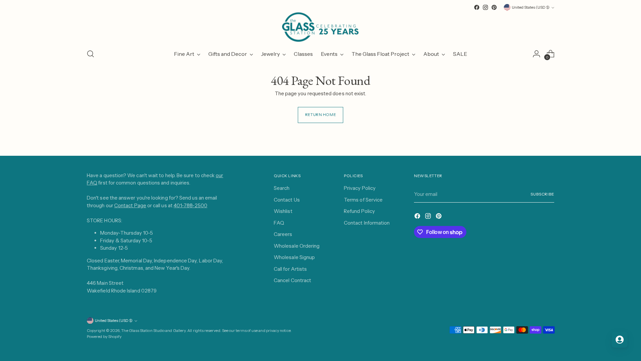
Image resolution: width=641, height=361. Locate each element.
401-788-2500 (190, 205)
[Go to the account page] (536, 54)
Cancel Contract (292, 280)
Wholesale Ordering (296, 246)
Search (281, 188)
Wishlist (283, 211)
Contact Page (130, 205)
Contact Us (287, 200)
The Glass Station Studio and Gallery (153, 330)
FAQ (279, 223)
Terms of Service (363, 200)
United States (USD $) (531, 7)
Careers (283, 234)
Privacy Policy (360, 188)
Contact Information (367, 223)
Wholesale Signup (294, 257)
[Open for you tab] (620, 340)
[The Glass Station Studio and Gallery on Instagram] (485, 7)
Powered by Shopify (104, 336)
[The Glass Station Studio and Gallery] (320, 27)
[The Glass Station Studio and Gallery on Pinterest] (494, 7)
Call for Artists (290, 269)
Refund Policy (359, 211)
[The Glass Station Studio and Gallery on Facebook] (477, 7)
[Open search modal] (90, 54)
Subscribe (542, 194)
